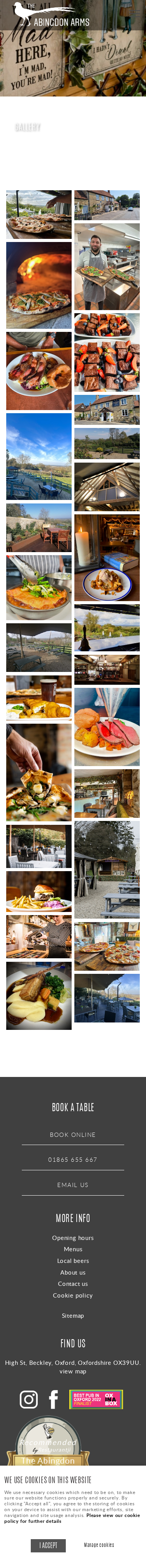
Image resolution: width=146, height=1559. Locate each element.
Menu (134, 13)
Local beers (73, 1260)
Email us (72, 1185)
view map (73, 1371)
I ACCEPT (48, 1546)
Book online (73, 1134)
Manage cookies (99, 1545)
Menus (73, 1249)
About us (72, 1272)
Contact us (73, 1283)
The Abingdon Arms (48, 1464)
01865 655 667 (73, 1159)
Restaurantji (54, 1449)
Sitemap (73, 1315)
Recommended (44, 1442)
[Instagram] (30, 1407)
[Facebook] (55, 1407)
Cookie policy (73, 1295)
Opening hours (72, 1238)
